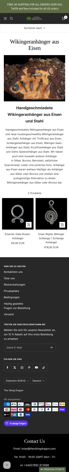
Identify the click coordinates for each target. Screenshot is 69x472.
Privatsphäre (11, 291)
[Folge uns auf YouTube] (36, 367)
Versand (9, 314)
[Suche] (11, 18)
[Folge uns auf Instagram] (22, 367)
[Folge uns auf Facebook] (7, 367)
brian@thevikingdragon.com (39, 448)
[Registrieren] (51, 347)
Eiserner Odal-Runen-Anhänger (18, 236)
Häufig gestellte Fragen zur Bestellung (17, 306)
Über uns (9, 278)
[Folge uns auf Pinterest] (29, 367)
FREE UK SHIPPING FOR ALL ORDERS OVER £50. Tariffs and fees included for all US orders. (34, 6)
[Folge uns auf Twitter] (14, 367)
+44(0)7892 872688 (36, 465)
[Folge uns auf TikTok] (43, 367)
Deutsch (37, 380)
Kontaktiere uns (13, 271)
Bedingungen (12, 297)
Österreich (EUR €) (16, 380)
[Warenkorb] (63, 18)
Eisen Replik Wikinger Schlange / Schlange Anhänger (51, 238)
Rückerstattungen (14, 284)
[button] (52, 469)
